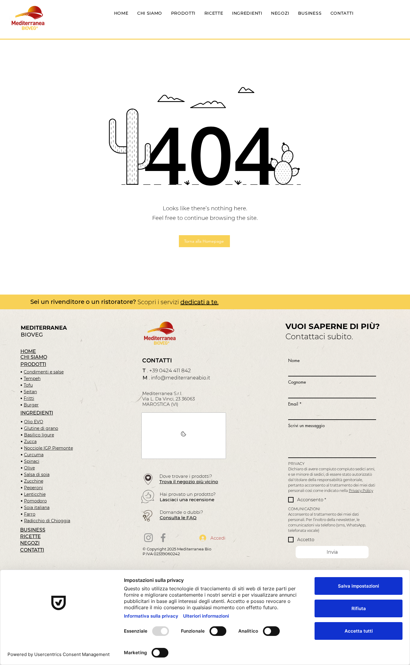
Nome (294, 360)
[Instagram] (148, 538)
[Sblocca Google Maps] (184, 436)
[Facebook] (163, 538)
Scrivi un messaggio (306, 425)
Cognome (297, 382)
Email (295, 403)
